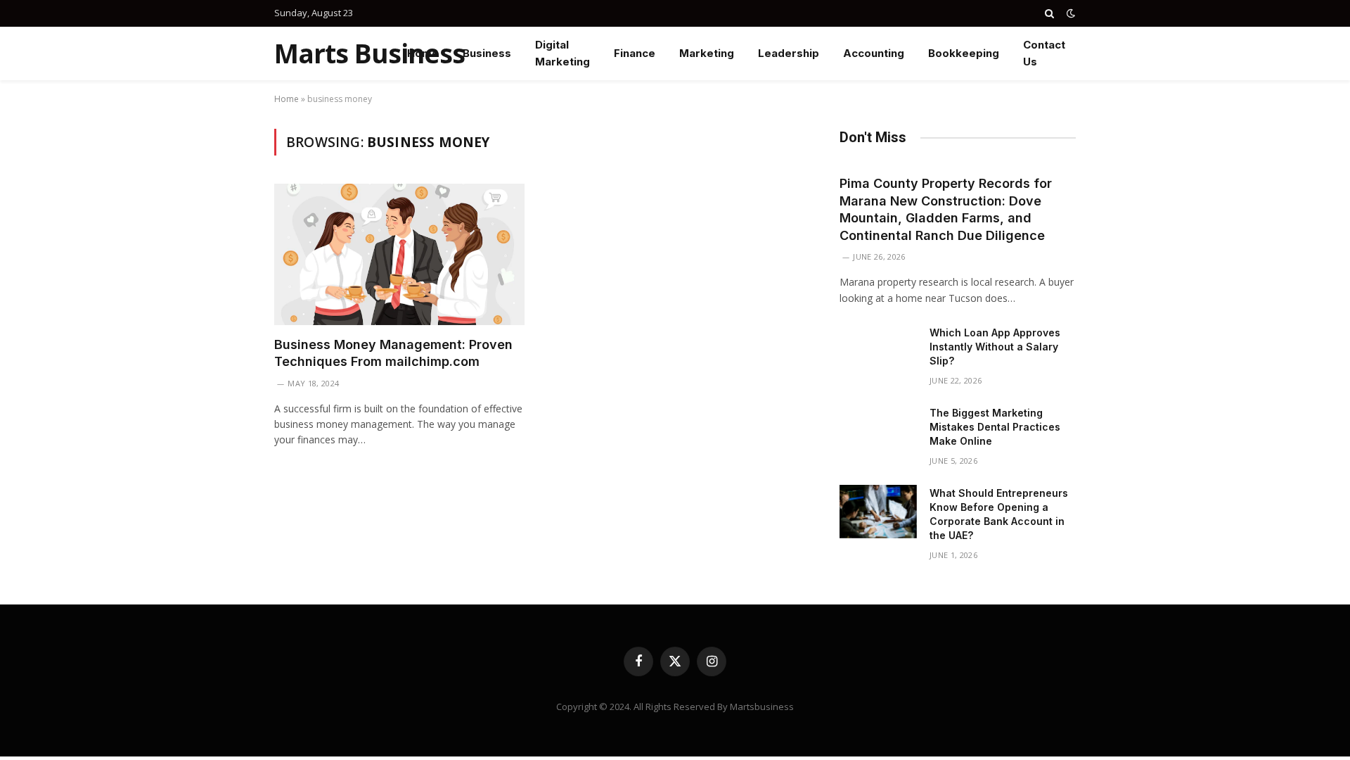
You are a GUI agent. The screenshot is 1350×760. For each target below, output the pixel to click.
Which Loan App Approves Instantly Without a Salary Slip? (995, 347)
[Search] (1049, 13)
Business (487, 53)
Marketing (706, 53)
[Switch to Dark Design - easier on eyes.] (1069, 13)
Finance (634, 53)
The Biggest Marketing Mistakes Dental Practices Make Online (995, 427)
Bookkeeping (963, 53)
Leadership (788, 53)
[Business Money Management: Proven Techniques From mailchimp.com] (399, 254)
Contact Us (1044, 53)
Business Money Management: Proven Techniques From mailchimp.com (393, 353)
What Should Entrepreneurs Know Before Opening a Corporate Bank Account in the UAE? (999, 514)
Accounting (873, 53)
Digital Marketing (562, 53)
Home (423, 53)
